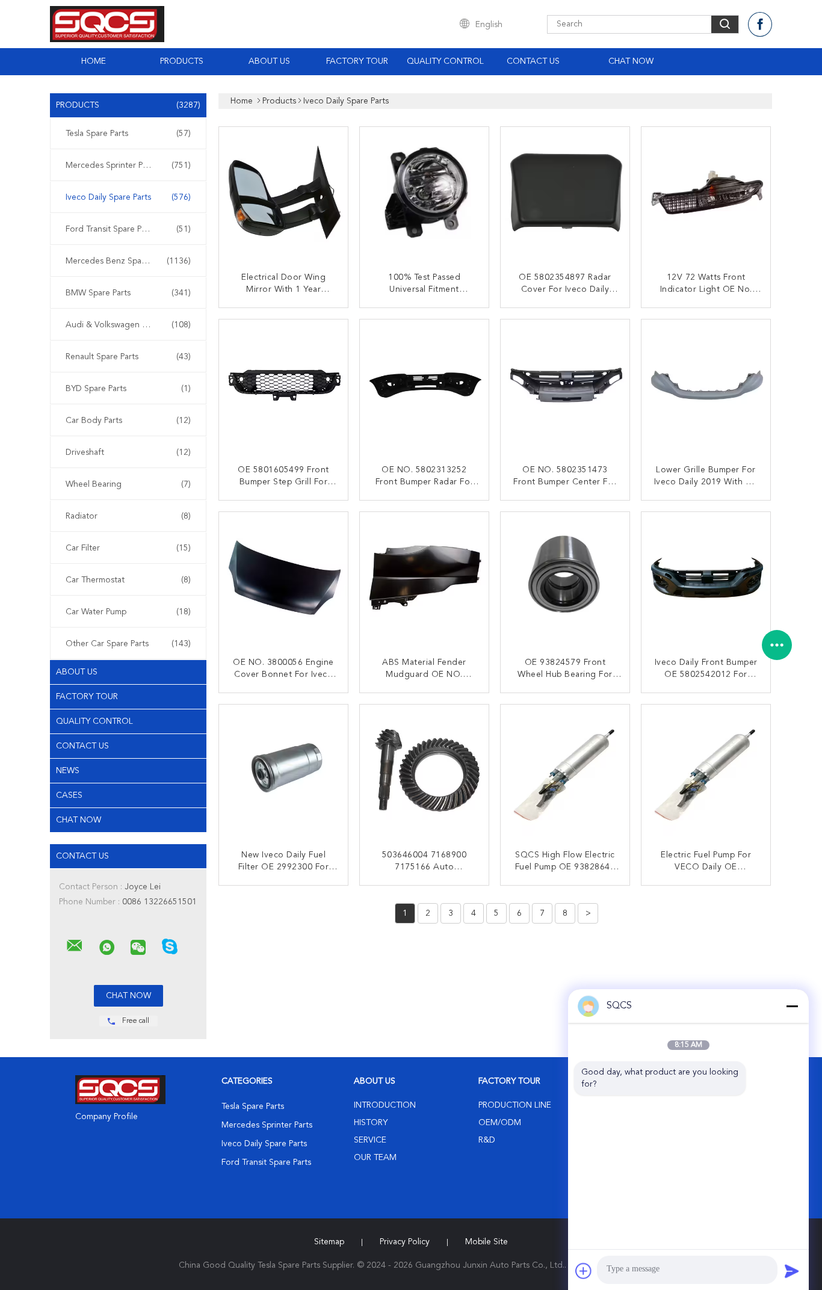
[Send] (792, 1271)
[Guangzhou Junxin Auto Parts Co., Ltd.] (74, 945)
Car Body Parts (128, 420)
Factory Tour (357, 61)
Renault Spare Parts (128, 357)
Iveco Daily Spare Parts (128, 197)
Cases (69, 795)
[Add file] (583, 1271)
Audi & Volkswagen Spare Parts (128, 325)
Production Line (514, 1105)
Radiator (128, 516)
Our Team (375, 1157)
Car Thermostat (128, 580)
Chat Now (631, 61)
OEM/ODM (499, 1123)
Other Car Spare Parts (128, 644)
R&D (486, 1140)
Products (181, 61)
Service (370, 1140)
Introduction (385, 1105)
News (67, 771)
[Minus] (792, 1006)
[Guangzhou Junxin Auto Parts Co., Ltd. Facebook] (760, 24)
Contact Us (533, 61)
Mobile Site (486, 1242)
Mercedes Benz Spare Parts (128, 261)
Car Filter (128, 548)
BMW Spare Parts (128, 293)
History (371, 1123)
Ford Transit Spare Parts (128, 229)
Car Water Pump (128, 612)
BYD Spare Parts (128, 388)
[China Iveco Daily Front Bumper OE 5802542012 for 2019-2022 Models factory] (707, 577)
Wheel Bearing (128, 484)
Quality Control (445, 61)
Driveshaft (128, 452)
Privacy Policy (405, 1242)
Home (93, 61)
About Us (269, 61)
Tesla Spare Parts (128, 133)
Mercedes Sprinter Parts (128, 165)
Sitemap (329, 1242)
